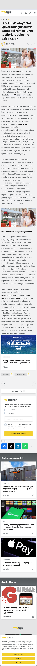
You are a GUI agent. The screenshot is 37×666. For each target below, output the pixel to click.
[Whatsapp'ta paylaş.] (25, 446)
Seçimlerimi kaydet (18, 434)
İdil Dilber (6, 495)
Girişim (4, 19)
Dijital (5, 521)
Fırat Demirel (7, 616)
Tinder (19, 71)
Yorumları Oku (18, 391)
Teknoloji (6, 483)
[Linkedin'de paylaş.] (18, 446)
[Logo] (6, 13)
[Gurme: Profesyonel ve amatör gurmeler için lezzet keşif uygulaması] (18, 595)
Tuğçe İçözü (7, 533)
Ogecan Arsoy (22, 124)
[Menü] (34, 13)
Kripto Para (6, 559)
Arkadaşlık (6, 374)
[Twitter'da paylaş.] (11, 446)
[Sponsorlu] (18, 344)
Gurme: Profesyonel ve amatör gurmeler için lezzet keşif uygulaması (17, 610)
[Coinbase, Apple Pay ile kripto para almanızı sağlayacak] (18, 547)
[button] (18, 217)
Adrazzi (5, 367)
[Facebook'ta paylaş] (4, 446)
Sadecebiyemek (21, 374)
